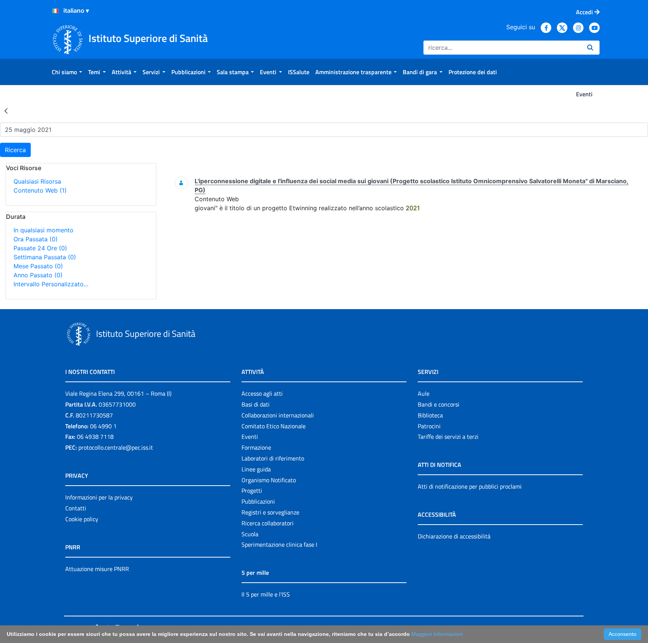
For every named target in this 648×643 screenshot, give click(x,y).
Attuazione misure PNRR (97, 568)
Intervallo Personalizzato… (51, 284)
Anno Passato (38, 275)
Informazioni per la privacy (99, 497)
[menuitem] (67, 71)
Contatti (75, 508)
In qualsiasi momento (44, 230)
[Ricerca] (590, 48)
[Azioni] (55, 11)
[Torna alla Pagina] (6, 111)
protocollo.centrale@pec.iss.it (115, 447)
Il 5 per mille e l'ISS (266, 594)
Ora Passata (36, 239)
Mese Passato (38, 266)
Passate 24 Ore (40, 248)
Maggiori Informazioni (437, 634)
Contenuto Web (40, 190)
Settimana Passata (45, 257)
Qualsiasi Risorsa (37, 181)
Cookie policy (81, 518)
